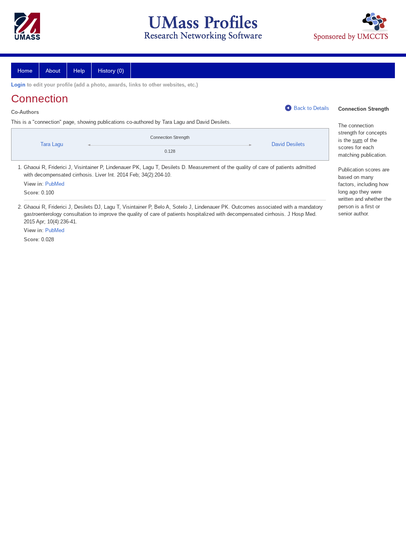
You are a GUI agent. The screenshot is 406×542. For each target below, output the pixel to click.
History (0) (111, 70)
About (53, 70)
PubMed (54, 184)
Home (25, 70)
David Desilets (288, 144)
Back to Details (311, 108)
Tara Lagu (51, 144)
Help (79, 70)
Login (18, 85)
